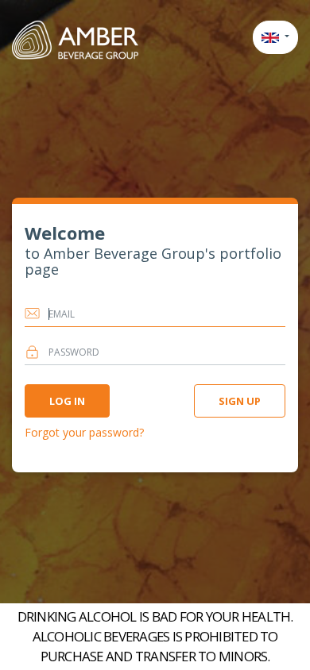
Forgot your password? (84, 432)
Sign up (240, 401)
